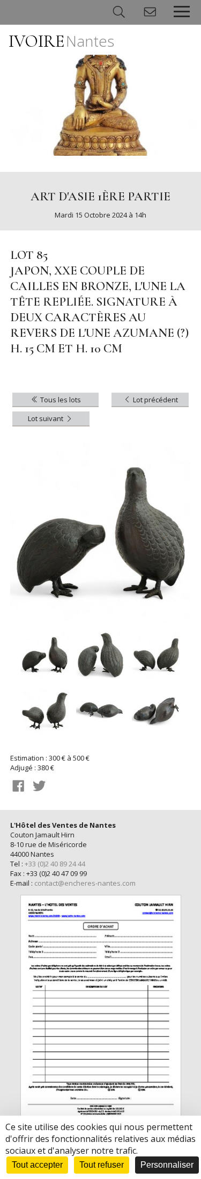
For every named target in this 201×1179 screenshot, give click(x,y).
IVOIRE (61, 41)
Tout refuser (101, 1164)
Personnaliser (166, 1164)
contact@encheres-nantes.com (85, 883)
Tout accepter (37, 1164)
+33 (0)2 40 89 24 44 (55, 864)
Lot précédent (154, 399)
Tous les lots (60, 399)
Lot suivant (46, 418)
